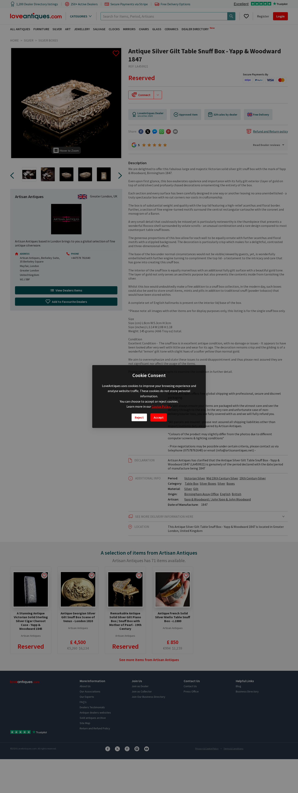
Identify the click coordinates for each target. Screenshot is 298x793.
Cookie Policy (161, 406)
